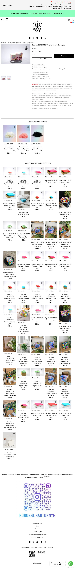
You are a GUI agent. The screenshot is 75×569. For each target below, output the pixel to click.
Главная (3, 42)
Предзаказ (64, 55)
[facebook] (29, 38)
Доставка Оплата (37, 523)
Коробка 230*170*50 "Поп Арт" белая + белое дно (65, 214)
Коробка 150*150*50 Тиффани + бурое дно (51, 205)
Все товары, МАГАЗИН (37, 537)
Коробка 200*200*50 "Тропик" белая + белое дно (9, 236)
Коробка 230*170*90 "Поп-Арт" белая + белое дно (65, 328)
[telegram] (41, 38)
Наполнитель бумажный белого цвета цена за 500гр (9, 149)
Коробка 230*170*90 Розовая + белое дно (37, 320)
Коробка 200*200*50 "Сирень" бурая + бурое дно (51, 244)
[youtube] (37, 38)
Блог (37, 526)
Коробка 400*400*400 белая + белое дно (10, 454)
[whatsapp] (45, 38)
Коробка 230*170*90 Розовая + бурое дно (51, 320)
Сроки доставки (42, 58)
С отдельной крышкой (28, 42)
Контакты (37, 529)
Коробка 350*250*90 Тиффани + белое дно (65, 415)
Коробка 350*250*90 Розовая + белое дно (37, 415)
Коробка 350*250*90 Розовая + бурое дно (51, 182)
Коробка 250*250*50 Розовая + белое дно (65, 266)
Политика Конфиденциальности (37, 534)
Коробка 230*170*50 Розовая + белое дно (23, 266)
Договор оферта (37, 531)
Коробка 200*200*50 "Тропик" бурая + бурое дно (23, 236)
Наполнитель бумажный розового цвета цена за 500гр (23, 149)
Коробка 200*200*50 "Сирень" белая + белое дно (37, 244)
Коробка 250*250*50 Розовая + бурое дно (51, 266)
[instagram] (33, 38)
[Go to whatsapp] (70, 563)
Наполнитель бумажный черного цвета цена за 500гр (37, 149)
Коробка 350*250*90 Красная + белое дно (51, 415)
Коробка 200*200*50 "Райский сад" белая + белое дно (9, 274)
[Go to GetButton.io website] (71, 567)
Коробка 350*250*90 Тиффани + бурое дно (9, 205)
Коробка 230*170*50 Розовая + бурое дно (37, 266)
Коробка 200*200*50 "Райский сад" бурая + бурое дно (65, 244)
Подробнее (47, 476)
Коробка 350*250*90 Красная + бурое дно (65, 182)
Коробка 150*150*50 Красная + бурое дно (37, 205)
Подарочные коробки (13, 42)
